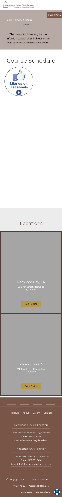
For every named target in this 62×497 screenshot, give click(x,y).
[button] (18, 5)
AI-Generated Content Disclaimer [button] (36, 492)
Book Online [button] (31, 303)
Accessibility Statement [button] (39, 486)
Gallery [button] (36, 412)
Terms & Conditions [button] (39, 479)
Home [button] (9, 19)
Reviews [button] (14, 412)
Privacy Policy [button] (19, 486)
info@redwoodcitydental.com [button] (34, 440)
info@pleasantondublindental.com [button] (34, 464)
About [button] (26, 412)
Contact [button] (48, 412)
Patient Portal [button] (54, 14)
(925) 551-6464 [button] (34, 436)
